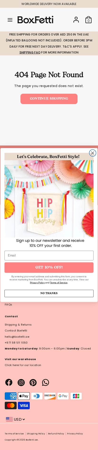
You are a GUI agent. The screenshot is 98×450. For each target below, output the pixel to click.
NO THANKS (49, 293)
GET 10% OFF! (49, 267)
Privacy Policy (37, 282)
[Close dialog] (92, 153)
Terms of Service (59, 282)
